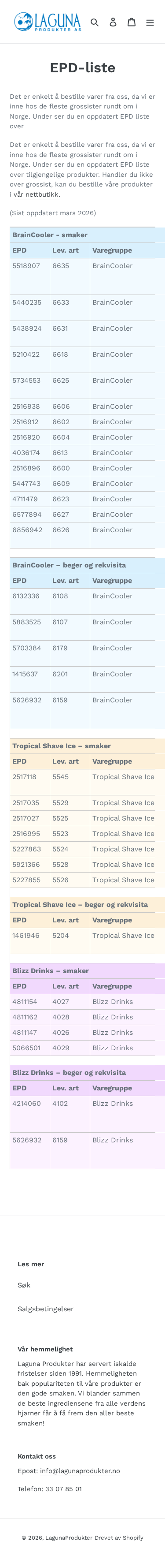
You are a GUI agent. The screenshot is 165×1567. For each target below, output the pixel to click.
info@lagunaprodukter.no (80, 1471)
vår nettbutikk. (37, 194)
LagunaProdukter (68, 1537)
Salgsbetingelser (46, 1309)
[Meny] (150, 21)
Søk (24, 1285)
